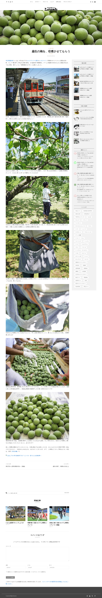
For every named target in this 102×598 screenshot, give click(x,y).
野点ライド (86, 286)
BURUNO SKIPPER (88, 210)
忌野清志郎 (78, 268)
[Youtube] (10, 2)
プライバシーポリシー (67, 1)
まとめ (89, 216)
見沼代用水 (78, 286)
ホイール (84, 253)
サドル (90, 226)
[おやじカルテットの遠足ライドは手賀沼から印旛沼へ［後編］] (76, 69)
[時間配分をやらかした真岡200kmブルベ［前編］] (76, 98)
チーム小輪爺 (10, 493)
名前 (7, 565)
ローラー (87, 259)
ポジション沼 (78, 256)
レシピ (86, 256)
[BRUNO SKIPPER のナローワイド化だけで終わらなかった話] (76, 83)
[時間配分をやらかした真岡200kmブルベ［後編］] (76, 90)
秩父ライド (78, 277)
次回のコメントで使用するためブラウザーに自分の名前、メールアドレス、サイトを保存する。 (27, 571)
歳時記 (77, 271)
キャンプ (77, 220)
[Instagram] (12, 2)
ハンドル (87, 241)
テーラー (21, 170)
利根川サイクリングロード (81, 262)
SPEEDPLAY (87, 213)
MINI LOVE (78, 213)
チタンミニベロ (88, 232)
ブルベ (77, 247)
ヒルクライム (85, 244)
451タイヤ (78, 210)
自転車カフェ (78, 280)
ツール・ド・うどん (80, 238)
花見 (86, 280)
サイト (50, 565)
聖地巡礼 (86, 277)
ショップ (52, 1)
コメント (8, 546)
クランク (85, 220)
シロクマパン (43, 60)
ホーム (31, 1)
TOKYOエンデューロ (80, 216)
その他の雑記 (51, 48)
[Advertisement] (37, 479)
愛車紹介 (86, 268)
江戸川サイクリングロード (81, 274)
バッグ (77, 244)
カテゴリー (37, 1)
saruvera (83, 154)
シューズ (84, 229)
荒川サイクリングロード (81, 283)
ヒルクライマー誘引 (32, 60)
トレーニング (78, 241)
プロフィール (45, 1)
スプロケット (78, 232)
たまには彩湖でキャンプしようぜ (14, 522)
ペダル (77, 253)
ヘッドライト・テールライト (81, 250)
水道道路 (84, 271)
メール (29, 565)
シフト (77, 229)
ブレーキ (84, 247)
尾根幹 (84, 265)
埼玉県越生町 (9, 60)
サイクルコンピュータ (80, 226)
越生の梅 (15, 493)
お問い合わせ (58, 1)
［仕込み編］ (14, 451)
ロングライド (78, 259)
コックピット (78, 223)
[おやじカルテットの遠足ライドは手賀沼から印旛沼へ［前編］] (76, 76)
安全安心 (77, 265)
